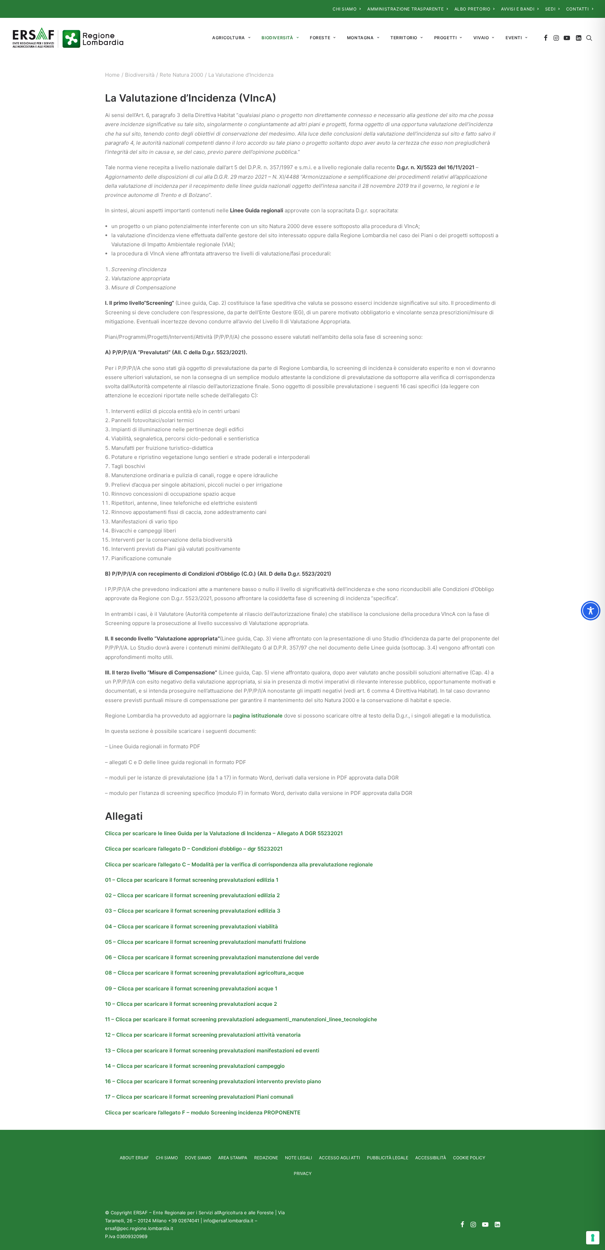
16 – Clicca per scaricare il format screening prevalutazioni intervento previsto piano (213, 1081)
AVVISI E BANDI (517, 9)
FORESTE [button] (320, 37)
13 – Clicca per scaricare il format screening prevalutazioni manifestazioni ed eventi (212, 1050)
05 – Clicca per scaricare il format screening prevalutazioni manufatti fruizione (205, 942)
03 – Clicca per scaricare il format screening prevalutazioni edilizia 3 (192, 910)
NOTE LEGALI (298, 1157)
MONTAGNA (360, 37)
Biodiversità (139, 74)
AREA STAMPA (232, 1157)
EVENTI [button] (514, 37)
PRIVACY (303, 1173)
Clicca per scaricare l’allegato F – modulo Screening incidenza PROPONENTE (202, 1112)
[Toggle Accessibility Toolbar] (591, 611)
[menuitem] (346, 9)
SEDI (550, 9)
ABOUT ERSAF (134, 1157)
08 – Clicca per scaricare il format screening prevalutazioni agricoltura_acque (204, 972)
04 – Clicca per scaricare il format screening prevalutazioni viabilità (191, 926)
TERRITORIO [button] (403, 37)
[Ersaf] (68, 37)
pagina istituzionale (258, 715)
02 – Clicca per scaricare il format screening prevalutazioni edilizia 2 (192, 895)
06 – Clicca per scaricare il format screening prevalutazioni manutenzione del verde (212, 957)
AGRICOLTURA (228, 37)
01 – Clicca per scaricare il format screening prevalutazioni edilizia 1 (191, 880)
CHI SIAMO (344, 9)
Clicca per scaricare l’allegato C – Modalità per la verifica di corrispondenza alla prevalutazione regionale (239, 864)
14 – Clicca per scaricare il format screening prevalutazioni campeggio (195, 1066)
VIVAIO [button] (481, 37)
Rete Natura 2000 (181, 74)
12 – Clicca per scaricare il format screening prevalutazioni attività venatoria (203, 1034)
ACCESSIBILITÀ (430, 1157)
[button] (545, 38)
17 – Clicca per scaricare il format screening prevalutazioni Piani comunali (199, 1096)
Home (112, 74)
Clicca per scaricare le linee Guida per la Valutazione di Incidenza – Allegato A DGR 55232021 (224, 833)
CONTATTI (577, 9)
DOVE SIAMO (198, 1157)
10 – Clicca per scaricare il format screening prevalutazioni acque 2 (191, 1004)
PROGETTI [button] (445, 37)
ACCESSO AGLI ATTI (339, 1157)
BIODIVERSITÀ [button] (277, 37)
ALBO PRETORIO (472, 9)
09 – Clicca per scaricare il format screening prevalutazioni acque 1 (191, 988)
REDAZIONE (266, 1157)
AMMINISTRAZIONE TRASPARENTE (405, 9)
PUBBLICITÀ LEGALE (387, 1157)
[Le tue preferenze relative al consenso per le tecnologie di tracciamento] (592, 1237)
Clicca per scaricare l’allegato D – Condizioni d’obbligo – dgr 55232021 (194, 848)
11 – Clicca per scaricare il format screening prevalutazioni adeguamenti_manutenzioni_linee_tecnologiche (241, 1019)
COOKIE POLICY (469, 1157)
